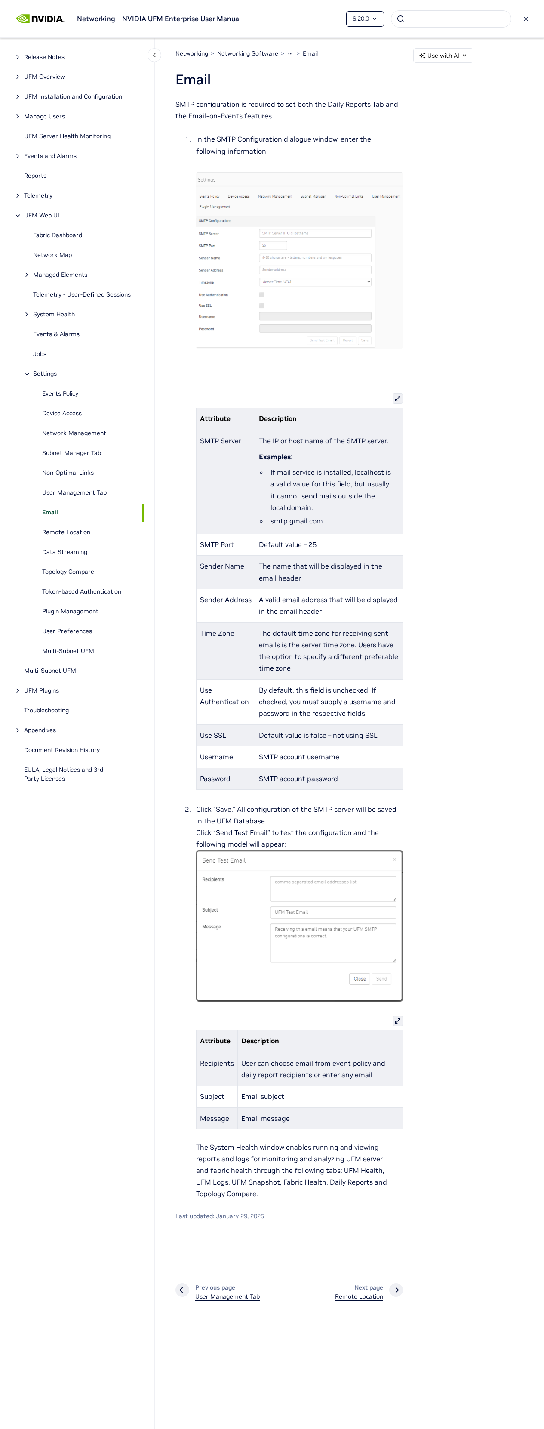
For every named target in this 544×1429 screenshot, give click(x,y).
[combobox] (451, 19)
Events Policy (60, 394)
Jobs (39, 354)
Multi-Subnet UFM (69, 651)
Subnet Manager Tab (71, 453)
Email (50, 513)
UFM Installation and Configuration (73, 97)
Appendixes (40, 730)
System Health (54, 315)
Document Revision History (62, 750)
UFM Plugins (41, 691)
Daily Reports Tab (356, 104)
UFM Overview (44, 77)
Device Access (62, 414)
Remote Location (66, 532)
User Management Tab (74, 493)
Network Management (74, 433)
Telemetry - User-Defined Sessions (82, 295)
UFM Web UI (41, 216)
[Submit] (401, 19)
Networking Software (247, 53)
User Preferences (67, 631)
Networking (96, 18)
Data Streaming (64, 552)
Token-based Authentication (81, 592)
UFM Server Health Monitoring (67, 136)
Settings (45, 374)
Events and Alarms (50, 156)
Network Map (52, 255)
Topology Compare (68, 572)
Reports (35, 176)
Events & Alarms (56, 334)
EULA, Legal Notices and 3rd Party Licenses (63, 774)
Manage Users (44, 117)
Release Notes (44, 57)
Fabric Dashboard (57, 235)
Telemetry (38, 196)
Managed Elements (60, 275)
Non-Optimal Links (68, 473)
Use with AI (443, 55)
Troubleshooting (46, 710)
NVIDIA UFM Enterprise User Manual (181, 18)
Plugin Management (70, 612)
